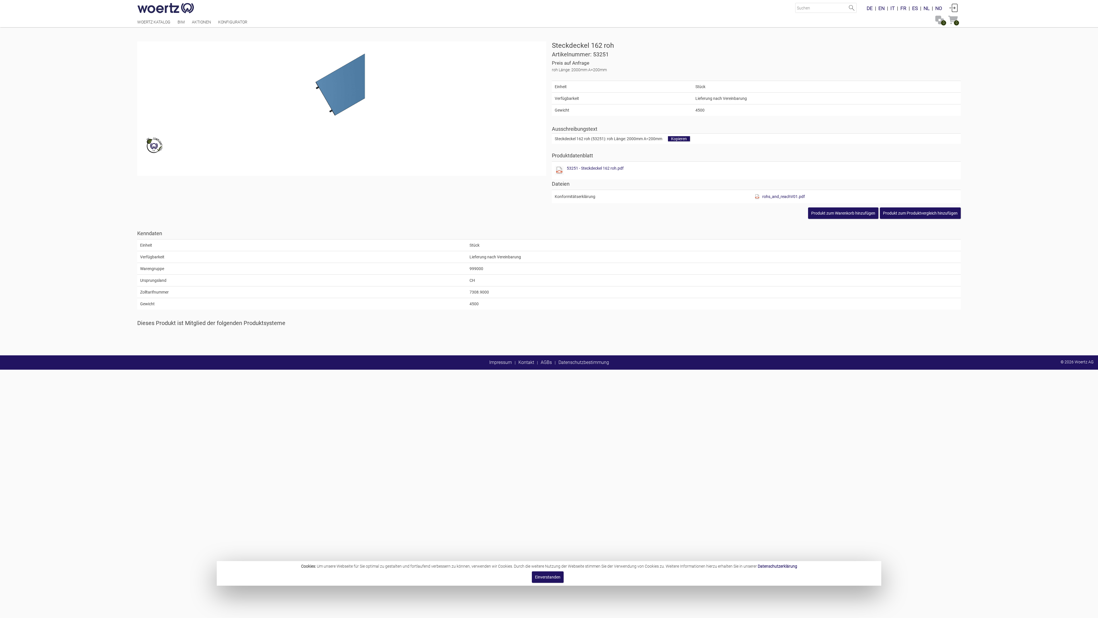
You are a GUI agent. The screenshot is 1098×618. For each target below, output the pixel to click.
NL (927, 8)
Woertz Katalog (153, 22)
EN (881, 8)
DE (870, 8)
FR (903, 8)
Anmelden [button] (953, 7)
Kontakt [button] (526, 362)
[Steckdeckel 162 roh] (341, 84)
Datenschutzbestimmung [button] (583, 362)
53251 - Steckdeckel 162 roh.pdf (595, 168)
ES (915, 8)
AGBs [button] (546, 362)
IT (892, 8)
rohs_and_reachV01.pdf (783, 196)
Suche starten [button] (852, 8)
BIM (181, 22)
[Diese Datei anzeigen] (559, 170)
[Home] (165, 8)
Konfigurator (232, 22)
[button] (920, 213)
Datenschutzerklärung (777, 566)
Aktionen (201, 22)
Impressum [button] (500, 362)
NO (938, 8)
